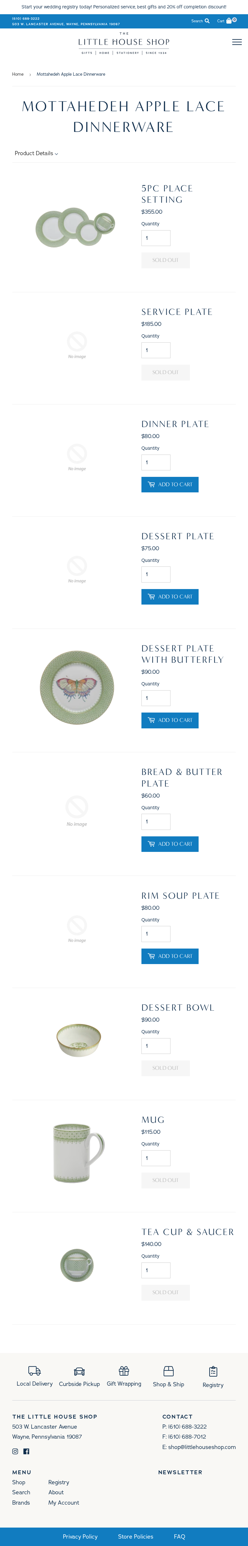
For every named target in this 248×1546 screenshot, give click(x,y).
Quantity (150, 224)
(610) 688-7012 (187, 1437)
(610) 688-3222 (25, 18)
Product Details (35, 153)
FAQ (179, 1536)
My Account (63, 1503)
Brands (21, 1503)
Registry (58, 1482)
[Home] (124, 53)
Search (21, 1492)
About (56, 1492)
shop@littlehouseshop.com (202, 1447)
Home (18, 74)
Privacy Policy (80, 1536)
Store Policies (135, 1536)
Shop (18, 1482)
